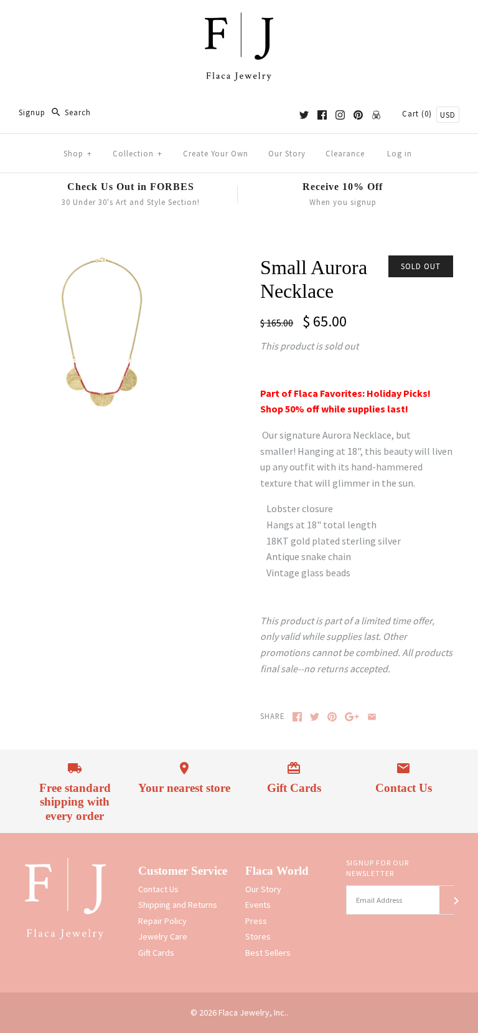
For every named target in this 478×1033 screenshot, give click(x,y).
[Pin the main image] (332, 716)
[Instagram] (340, 115)
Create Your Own (215, 153)
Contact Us (158, 889)
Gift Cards (156, 952)
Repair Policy (162, 920)
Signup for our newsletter (377, 868)
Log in (399, 153)
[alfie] (376, 115)
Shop (77, 153)
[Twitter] (304, 115)
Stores (258, 936)
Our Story (287, 153)
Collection (137, 153)
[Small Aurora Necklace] (102, 263)
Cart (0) (418, 113)
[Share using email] (372, 716)
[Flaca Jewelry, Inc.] (239, 20)
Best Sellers (268, 952)
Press (256, 920)
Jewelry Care (162, 936)
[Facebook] (322, 115)
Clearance (345, 153)
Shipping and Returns (177, 904)
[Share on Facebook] (297, 716)
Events (258, 904)
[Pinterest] (358, 115)
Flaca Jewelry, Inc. (252, 1012)
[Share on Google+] (352, 716)
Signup (32, 112)
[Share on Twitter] (314, 716)
